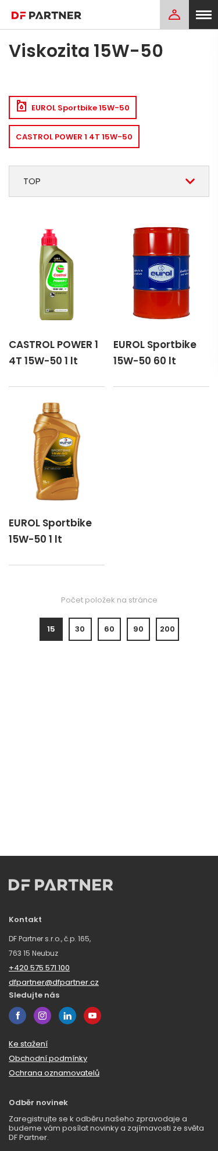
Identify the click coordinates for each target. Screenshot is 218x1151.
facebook (17, 1015)
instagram (42, 1015)
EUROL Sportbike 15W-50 (80, 107)
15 (51, 628)
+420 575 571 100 (39, 967)
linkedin (67, 1015)
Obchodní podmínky (48, 1058)
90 (138, 628)
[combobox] (109, 181)
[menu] (203, 14)
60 (109, 628)
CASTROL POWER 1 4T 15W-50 (74, 136)
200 (167, 628)
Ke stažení (28, 1043)
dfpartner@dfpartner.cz (54, 982)
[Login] (174, 14)
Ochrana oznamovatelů (54, 1072)
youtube (92, 1015)
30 (80, 628)
